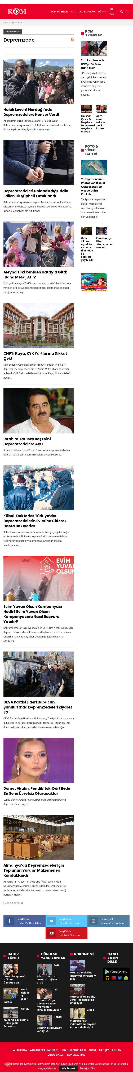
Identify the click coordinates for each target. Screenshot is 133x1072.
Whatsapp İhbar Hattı (44, 1050)
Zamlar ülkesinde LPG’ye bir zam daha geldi (92, 64)
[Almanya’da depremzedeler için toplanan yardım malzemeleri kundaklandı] (38, 837)
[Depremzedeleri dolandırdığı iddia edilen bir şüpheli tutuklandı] (38, 162)
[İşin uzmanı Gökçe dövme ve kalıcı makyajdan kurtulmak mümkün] (44, 993)
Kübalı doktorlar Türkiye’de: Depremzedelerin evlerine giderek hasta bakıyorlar (35, 520)
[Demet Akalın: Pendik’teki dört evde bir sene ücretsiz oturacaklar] (38, 760)
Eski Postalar (14, 903)
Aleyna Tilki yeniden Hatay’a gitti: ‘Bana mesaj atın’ (35, 275)
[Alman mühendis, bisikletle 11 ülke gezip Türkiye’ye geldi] (10, 1012)
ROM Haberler (60, 11)
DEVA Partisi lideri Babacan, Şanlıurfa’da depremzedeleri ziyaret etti (37, 707)
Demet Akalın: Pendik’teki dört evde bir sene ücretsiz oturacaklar (36, 791)
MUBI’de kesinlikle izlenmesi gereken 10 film (83, 976)
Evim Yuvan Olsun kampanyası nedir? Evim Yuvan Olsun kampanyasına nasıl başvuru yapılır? (32, 614)
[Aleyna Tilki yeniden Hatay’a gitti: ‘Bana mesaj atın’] (38, 244)
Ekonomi (90, 11)
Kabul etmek (68, 1068)
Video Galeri (56, 1055)
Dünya (102, 11)
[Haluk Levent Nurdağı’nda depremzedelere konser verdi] (38, 81)
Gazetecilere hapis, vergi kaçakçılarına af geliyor (82, 1000)
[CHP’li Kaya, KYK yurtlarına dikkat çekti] (38, 325)
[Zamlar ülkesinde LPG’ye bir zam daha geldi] (94, 48)
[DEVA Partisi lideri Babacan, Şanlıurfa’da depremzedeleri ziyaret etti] (38, 674)
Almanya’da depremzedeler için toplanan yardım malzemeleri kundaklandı (33, 870)
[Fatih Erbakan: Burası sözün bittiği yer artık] (44, 969)
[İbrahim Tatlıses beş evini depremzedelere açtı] (38, 410)
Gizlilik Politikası (74, 1050)
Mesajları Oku (87, 1068)
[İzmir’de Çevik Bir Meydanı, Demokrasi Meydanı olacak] (86, 109)
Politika (76, 11)
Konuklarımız (76, 1055)
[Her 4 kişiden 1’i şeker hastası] (10, 993)
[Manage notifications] (7, 1064)
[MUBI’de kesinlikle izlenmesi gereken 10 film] (77, 965)
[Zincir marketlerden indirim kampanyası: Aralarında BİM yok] (77, 1013)
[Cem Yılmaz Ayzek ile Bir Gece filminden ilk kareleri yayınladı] (86, 231)
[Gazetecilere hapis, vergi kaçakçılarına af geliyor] (77, 989)
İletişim (104, 1050)
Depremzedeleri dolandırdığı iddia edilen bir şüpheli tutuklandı (35, 193)
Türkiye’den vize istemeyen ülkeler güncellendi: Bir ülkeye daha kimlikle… (93, 186)
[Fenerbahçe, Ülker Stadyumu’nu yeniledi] (101, 231)
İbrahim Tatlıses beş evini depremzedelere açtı (27, 441)
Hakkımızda (19, 1050)
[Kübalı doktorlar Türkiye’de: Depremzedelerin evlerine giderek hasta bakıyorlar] (38, 487)
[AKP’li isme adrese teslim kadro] (101, 109)
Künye (92, 1050)
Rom (111, 13)
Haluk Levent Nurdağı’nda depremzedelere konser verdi (31, 112)
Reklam (117, 1050)
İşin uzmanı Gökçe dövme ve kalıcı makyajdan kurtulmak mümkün (49, 1000)
